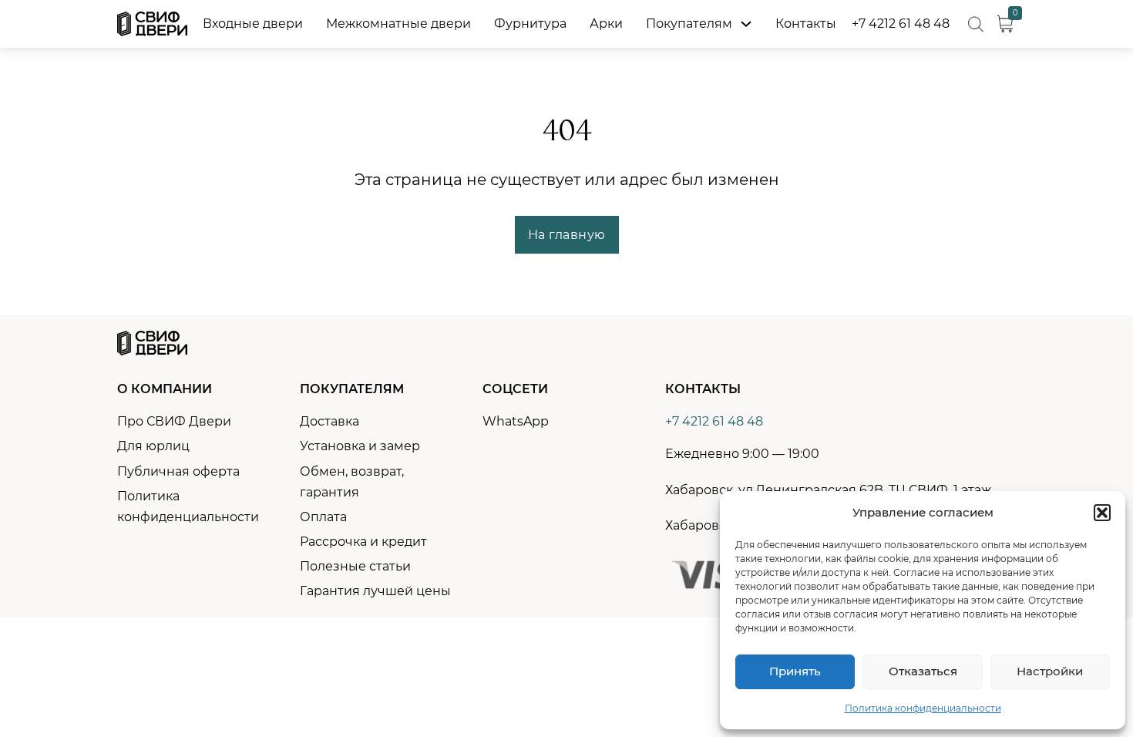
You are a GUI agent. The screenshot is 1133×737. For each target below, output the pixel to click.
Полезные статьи (355, 566)
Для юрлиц (153, 446)
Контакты (805, 23)
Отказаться (923, 671)
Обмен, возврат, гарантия (352, 482)
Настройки (1050, 671)
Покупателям (689, 23)
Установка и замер (360, 446)
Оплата (323, 517)
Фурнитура (530, 23)
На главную (567, 234)
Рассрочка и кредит (363, 541)
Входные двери (253, 23)
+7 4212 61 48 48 (901, 23)
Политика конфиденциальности (923, 708)
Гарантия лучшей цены (375, 591)
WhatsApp (515, 421)
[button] (1102, 512)
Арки (606, 23)
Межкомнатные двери (398, 23)
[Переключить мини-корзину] (1005, 24)
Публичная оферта (178, 471)
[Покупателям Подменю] (746, 24)
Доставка (329, 421)
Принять (795, 671)
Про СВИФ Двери (174, 421)
